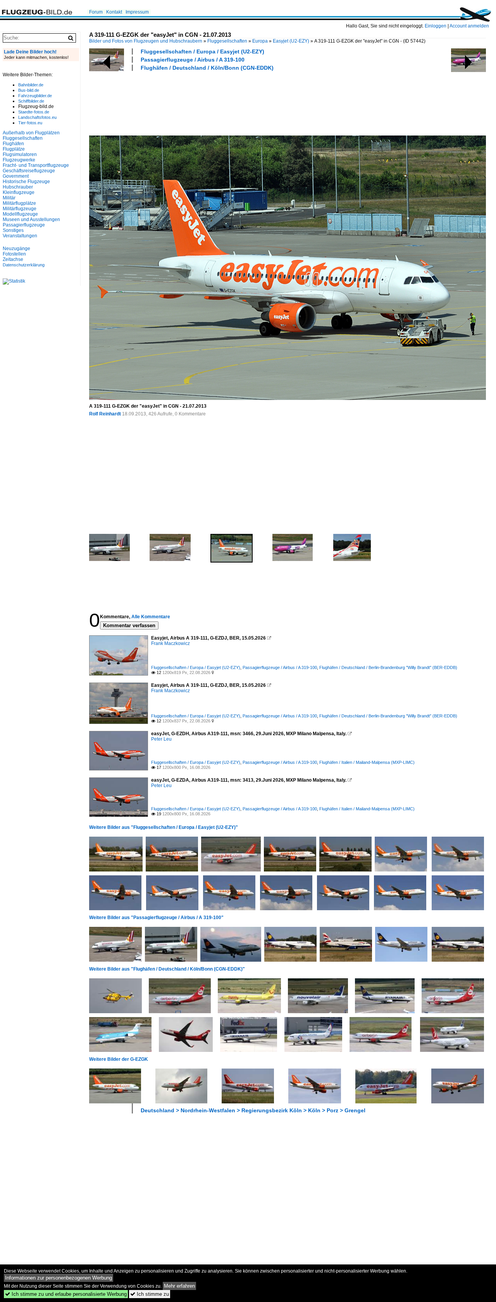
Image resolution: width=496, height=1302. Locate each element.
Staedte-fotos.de (33, 112)
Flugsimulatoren (20, 154)
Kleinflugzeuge (18, 192)
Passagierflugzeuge (24, 225)
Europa (260, 41)
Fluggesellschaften (227, 41)
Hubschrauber (18, 187)
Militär (9, 198)
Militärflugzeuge (19, 208)
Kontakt (114, 12)
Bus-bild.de (28, 90)
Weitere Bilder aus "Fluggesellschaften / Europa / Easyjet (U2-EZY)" (163, 827)
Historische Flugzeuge (26, 181)
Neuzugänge (16, 248)
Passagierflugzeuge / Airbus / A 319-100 (193, 60)
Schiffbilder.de (31, 101)
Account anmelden (469, 26)
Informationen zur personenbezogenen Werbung (58, 1278)
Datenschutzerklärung (24, 264)
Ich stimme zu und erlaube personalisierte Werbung (66, 1294)
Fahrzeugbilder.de (35, 95)
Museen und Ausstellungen (31, 219)
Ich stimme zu (149, 1294)
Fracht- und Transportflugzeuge (36, 165)
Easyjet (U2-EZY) (291, 41)
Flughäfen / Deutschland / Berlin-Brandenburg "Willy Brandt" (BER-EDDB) (388, 667)
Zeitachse (13, 259)
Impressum (137, 12)
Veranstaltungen (20, 235)
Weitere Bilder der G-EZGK (118, 1059)
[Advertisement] (230, 102)
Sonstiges (13, 230)
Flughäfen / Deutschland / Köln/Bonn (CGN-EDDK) (207, 68)
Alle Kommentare (150, 616)
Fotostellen (14, 254)
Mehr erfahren (179, 1286)
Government (16, 176)
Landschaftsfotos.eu (37, 117)
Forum (96, 12)
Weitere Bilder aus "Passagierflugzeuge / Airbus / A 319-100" (156, 917)
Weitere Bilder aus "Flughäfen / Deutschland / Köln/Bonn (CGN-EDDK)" (167, 969)
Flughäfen (13, 143)
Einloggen (435, 26)
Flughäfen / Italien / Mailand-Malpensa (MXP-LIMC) (367, 762)
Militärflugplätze (19, 203)
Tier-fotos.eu (30, 122)
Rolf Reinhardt (105, 414)
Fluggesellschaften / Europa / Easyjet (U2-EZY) (202, 51)
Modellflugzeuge (20, 214)
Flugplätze (14, 149)
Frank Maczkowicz (170, 643)
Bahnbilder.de (30, 84)
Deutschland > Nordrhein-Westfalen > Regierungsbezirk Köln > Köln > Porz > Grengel (253, 1110)
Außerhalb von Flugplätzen (31, 133)
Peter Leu (161, 739)
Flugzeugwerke (19, 160)
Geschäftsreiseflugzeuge (29, 170)
